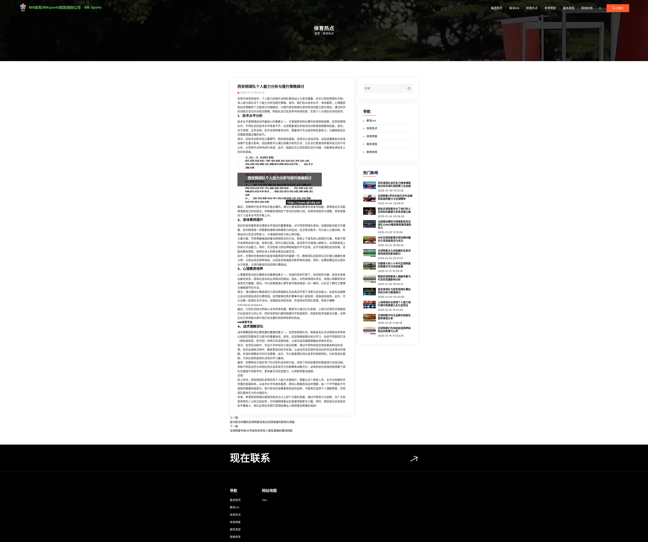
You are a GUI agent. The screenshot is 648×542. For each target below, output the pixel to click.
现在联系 (250, 458)
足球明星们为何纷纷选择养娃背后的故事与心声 (394, 330)
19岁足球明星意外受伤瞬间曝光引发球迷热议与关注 (394, 239)
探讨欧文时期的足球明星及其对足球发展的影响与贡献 (262, 422)
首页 (317, 33)
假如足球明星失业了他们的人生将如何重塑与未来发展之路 (394, 210)
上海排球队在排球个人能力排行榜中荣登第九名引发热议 (394, 304)
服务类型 (568, 8)
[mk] (93, 7)
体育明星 (550, 8)
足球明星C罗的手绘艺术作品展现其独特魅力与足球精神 (395, 197)
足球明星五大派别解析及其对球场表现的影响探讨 (394, 252)
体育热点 (532, 8)
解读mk (514, 8)
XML (265, 500)
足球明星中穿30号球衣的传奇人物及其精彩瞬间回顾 (261, 430)
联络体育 (587, 8)
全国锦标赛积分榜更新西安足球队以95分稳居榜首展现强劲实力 (394, 224)
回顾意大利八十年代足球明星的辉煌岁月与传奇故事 (394, 265)
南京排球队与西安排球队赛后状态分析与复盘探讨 (394, 291)
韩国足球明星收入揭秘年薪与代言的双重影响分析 (394, 278)
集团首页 (496, 8)
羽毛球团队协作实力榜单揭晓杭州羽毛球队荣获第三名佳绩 (394, 184)
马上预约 (617, 8)
